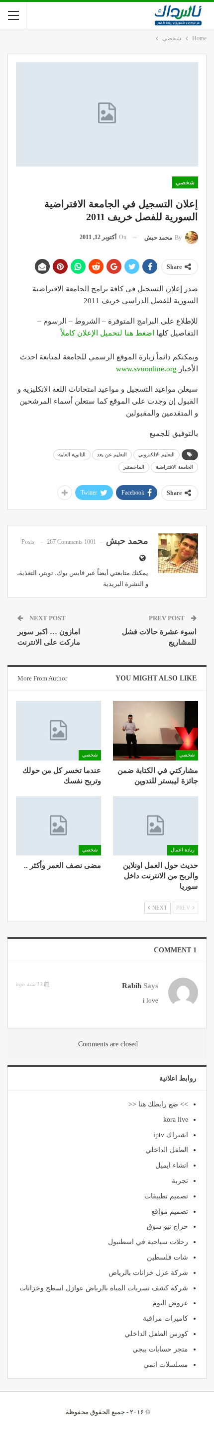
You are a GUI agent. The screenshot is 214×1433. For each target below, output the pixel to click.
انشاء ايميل (171, 1165)
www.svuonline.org (146, 369)
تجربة (180, 1180)
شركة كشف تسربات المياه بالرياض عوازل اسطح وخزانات (103, 1288)
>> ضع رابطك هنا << (158, 1104)
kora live (175, 1119)
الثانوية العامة (72, 454)
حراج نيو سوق (167, 1226)
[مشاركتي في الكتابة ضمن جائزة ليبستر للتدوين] (155, 730)
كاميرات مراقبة (165, 1318)
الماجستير (133, 467)
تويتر (46, 573)
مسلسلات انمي (165, 1364)
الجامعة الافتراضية (174, 467)
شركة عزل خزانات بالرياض (148, 1272)
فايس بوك (71, 573)
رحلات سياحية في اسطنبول (148, 1242)
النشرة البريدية (123, 584)
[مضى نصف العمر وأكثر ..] (58, 826)
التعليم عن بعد (112, 454)
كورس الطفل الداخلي (156, 1334)
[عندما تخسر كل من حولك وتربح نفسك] (58, 730)
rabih (131, 986)
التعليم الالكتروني (156, 454)
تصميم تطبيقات (166, 1196)
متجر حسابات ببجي (160, 1349)
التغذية (28, 573)
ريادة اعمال (183, 849)
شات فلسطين (167, 1257)
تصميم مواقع (169, 1211)
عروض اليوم (170, 1303)
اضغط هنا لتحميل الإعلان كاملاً (107, 333)
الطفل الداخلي (166, 1150)
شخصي (185, 182)
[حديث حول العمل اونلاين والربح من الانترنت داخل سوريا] (155, 826)
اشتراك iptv (170, 1135)
